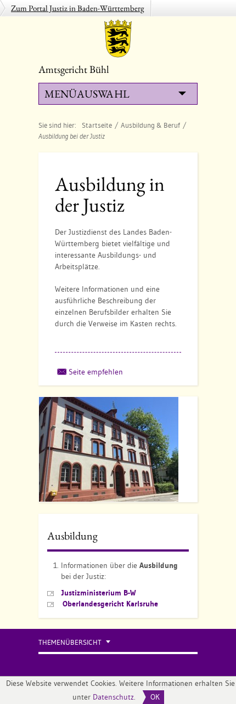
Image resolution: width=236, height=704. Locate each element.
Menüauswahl (86, 94)
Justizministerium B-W (98, 593)
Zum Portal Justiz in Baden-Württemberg (77, 8)
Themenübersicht (70, 642)
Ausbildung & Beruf (150, 125)
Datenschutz (113, 697)
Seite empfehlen (96, 372)
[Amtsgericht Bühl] (118, 38)
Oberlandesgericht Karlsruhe (110, 604)
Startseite (97, 125)
